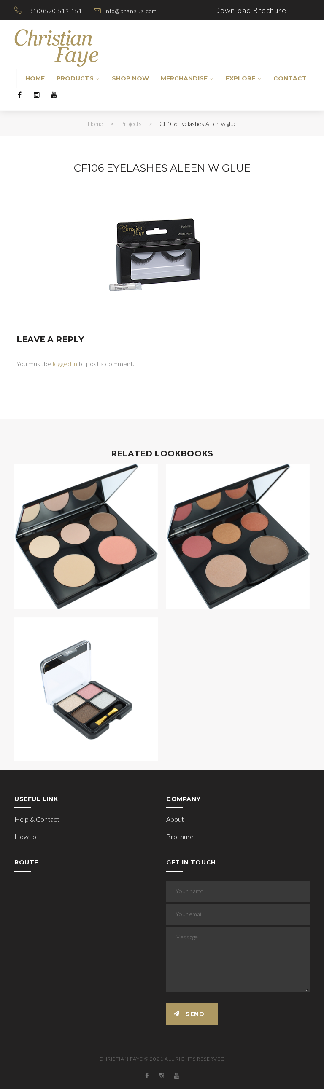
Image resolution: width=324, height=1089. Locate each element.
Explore (240, 78)
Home (35, 78)
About (175, 819)
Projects (131, 123)
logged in (65, 363)
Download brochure (250, 10)
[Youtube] (54, 95)
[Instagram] (37, 95)
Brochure (180, 836)
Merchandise (184, 78)
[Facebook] (19, 95)
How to (25, 836)
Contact (290, 78)
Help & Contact (36, 819)
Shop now (130, 78)
